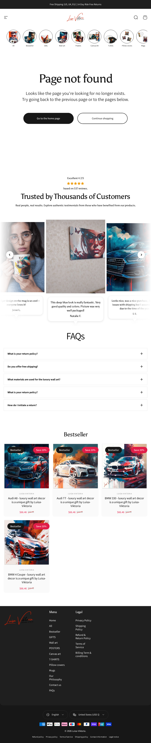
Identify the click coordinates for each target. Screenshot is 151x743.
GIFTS (52, 637)
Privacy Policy (83, 620)
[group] (13, 38)
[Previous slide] (9, 254)
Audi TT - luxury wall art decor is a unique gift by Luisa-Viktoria (75, 502)
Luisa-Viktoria (26, 493)
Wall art (53, 642)
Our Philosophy (55, 677)
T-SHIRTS (54, 659)
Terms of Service (80, 645)
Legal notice (114, 736)
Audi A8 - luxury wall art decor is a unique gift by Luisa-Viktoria (26, 502)
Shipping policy (81, 736)
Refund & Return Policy (83, 636)
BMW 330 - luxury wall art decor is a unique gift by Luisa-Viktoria (124, 502)
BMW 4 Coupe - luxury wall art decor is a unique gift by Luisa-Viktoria (27, 578)
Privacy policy (51, 736)
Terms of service (66, 736)
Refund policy (38, 736)
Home (52, 620)
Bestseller (54, 631)
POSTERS (54, 648)
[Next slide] (141, 254)
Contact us (55, 685)
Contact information (98, 736)
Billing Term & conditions (83, 654)
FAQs (52, 690)
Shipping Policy (81, 627)
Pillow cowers (57, 665)
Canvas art (55, 654)
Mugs (52, 670)
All (50, 626)
